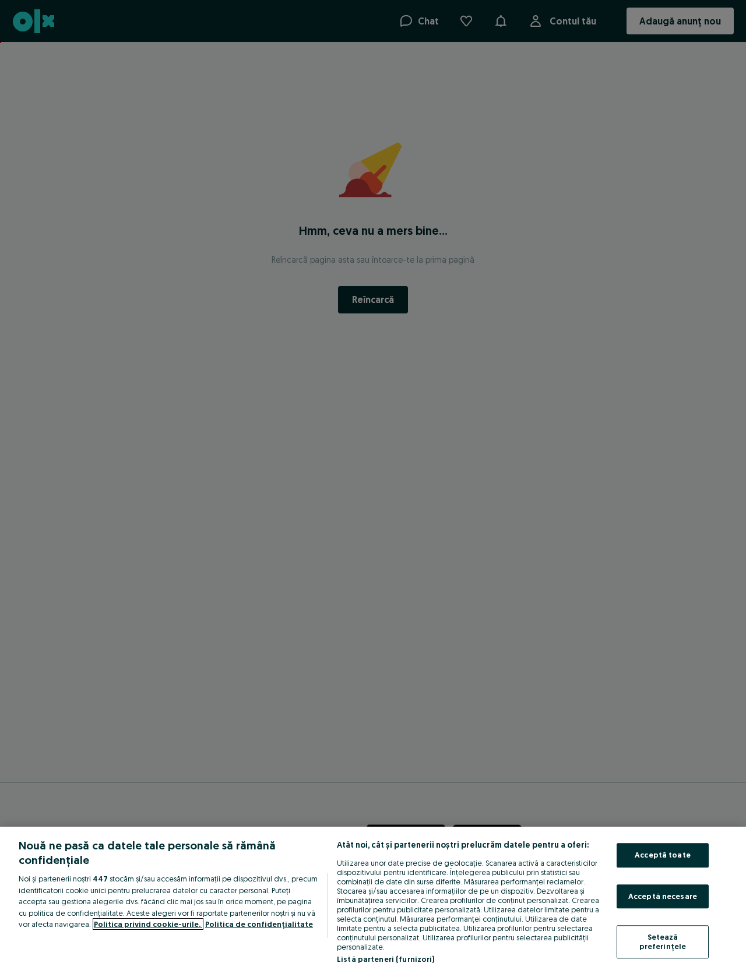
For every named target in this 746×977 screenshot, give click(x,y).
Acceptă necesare (662, 896)
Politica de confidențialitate (259, 924)
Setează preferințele (663, 942)
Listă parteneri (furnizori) (386, 959)
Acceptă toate (663, 854)
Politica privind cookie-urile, (148, 924)
